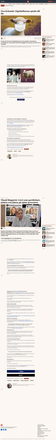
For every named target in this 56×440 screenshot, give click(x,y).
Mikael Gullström (15, 383)
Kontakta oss (39, 426)
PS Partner (39, 434)
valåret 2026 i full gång (24, 365)
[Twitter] (3, 429)
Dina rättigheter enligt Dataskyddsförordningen (44, 430)
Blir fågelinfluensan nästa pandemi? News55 (16, 147)
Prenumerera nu (20, 99)
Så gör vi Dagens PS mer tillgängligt (43, 435)
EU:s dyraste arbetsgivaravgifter (15, 315)
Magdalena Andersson (19, 292)
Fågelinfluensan (9, 151)
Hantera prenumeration (41, 424)
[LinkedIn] (5, 429)
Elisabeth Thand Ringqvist (25, 380)
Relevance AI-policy (40, 431)
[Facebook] (1, 429)
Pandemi (15, 151)
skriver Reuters (11, 123)
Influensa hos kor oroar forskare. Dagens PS (17, 94)
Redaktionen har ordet (41, 433)
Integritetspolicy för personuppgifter (43, 428)
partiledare (32, 380)
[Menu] (54, 1)
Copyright (39, 427)
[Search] (53, 1)
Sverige (19, 151)
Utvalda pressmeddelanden (41, 425)
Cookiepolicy (39, 429)
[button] (21, 75)
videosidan (7, 238)
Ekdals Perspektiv (16, 380)
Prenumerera (50, 1)
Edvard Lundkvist (15, 154)
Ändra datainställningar (41, 436)
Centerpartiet (9, 380)
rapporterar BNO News (19, 92)
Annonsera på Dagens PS (41, 432)
